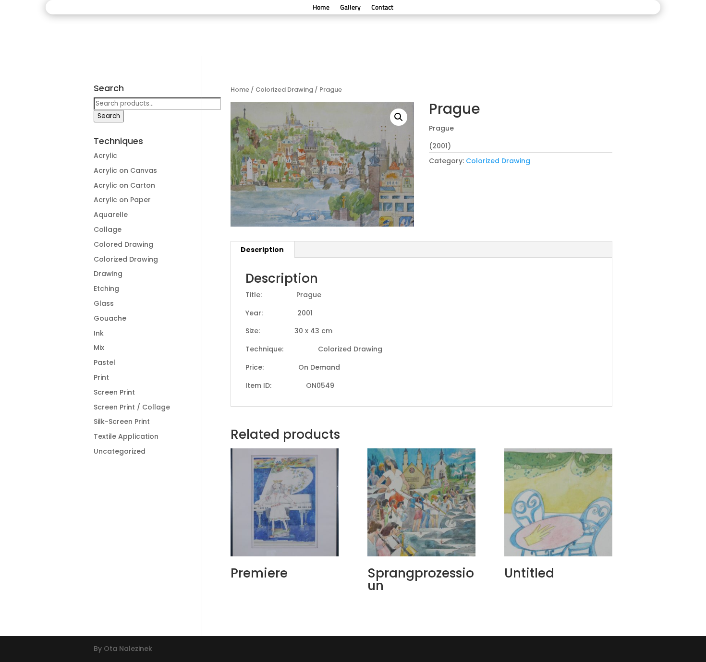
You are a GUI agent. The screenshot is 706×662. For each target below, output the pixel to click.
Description (262, 249)
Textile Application (126, 436)
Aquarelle (111, 214)
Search (108, 115)
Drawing (108, 273)
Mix (99, 347)
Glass (104, 303)
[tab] (262, 249)
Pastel (104, 362)
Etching (106, 288)
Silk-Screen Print (122, 421)
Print (101, 377)
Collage (108, 229)
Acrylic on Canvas (125, 170)
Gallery (350, 8)
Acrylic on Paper (122, 200)
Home (321, 8)
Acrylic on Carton (124, 185)
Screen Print (114, 392)
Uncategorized (120, 451)
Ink (99, 333)
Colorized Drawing (284, 89)
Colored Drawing (123, 244)
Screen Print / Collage (132, 407)
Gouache (110, 318)
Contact (382, 8)
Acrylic (105, 155)
